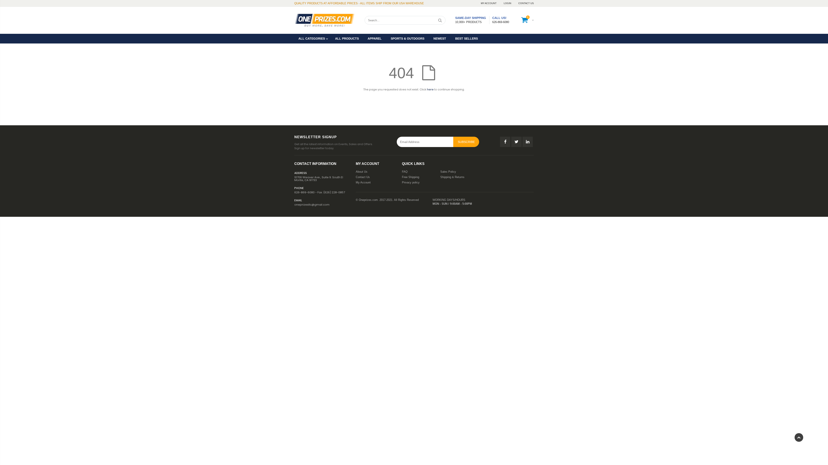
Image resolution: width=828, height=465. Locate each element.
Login (508, 3)
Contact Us (526, 3)
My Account (489, 3)
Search (440, 20)
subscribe (466, 142)
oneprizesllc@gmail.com (311, 205)
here (430, 89)
